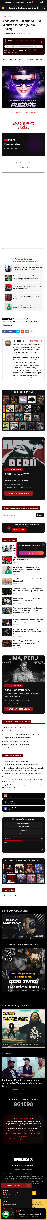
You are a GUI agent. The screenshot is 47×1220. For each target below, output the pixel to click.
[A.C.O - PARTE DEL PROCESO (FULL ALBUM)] (14, 408)
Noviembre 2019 (31, 322)
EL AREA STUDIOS (9, 322)
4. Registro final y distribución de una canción (17, 738)
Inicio (4, 17)
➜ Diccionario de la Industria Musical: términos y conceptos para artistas (22, 775)
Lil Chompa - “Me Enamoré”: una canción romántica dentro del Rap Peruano (26, 569)
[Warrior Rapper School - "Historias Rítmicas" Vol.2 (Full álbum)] (42, 417)
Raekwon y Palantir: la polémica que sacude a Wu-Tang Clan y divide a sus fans (22, 1083)
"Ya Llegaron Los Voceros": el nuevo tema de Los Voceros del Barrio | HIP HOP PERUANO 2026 (27, 610)
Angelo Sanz (11, 17)
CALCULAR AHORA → (19, 530)
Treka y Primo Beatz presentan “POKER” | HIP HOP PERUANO (29, 559)
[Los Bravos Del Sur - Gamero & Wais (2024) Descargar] (36, 878)
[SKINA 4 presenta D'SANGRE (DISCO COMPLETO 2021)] (26, 878)
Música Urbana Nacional (23, 8)
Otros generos (8, 325)
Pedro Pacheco (34, 341)
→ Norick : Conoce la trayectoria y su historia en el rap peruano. (23, 896)
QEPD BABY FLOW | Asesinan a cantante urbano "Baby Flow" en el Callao (27, 631)
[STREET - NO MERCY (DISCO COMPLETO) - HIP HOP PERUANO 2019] (33, 417)
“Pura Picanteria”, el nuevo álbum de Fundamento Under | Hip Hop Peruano (28, 590)
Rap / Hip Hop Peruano (23, 823)
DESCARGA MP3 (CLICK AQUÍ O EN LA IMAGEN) (23, 112)
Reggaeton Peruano (24, 826)
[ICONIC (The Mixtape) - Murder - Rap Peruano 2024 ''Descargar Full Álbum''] (5, 408)
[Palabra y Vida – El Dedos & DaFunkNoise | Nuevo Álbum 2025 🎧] (15, 417)
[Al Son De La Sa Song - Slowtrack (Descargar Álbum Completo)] (23, 868)
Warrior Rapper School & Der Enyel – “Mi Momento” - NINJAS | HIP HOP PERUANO (29, 643)
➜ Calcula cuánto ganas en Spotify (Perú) (16, 761)
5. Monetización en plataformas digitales (15, 741)
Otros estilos (23, 833)
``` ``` (18, 469)
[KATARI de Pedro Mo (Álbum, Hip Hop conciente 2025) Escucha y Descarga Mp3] (9, 426)
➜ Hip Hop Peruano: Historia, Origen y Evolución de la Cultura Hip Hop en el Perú (22, 786)
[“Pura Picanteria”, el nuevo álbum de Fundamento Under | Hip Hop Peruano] (40, 408)
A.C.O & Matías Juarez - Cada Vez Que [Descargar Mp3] (28, 580)
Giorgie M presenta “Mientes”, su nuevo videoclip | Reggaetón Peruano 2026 (29, 621)
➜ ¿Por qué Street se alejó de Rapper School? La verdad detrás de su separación (23, 780)
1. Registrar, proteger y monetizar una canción (17, 727)
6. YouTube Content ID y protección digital (16, 744)
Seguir (31, 553)
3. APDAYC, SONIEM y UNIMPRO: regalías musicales (20, 734)
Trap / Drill (24, 830)
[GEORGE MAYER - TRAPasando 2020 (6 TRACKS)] (16, 878)
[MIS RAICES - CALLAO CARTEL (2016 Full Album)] (37, 399)
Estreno (21, 322)
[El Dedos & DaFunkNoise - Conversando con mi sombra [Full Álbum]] (10, 399)
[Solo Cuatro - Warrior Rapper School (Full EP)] (7, 417)
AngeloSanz (28, 319)
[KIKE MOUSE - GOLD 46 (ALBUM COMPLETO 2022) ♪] (13, 868)
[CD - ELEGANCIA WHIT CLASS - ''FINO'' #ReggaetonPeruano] (7, 878)
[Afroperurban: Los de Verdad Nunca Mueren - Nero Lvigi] (22, 408)
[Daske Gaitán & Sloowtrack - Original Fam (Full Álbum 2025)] (17, 426)
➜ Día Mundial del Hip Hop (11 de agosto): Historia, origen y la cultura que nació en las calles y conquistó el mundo (22, 769)
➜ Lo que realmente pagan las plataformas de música (20, 764)
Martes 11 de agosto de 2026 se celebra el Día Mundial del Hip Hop (28, 599)
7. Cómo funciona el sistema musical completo (17, 748)
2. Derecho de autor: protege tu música (15, 731)
